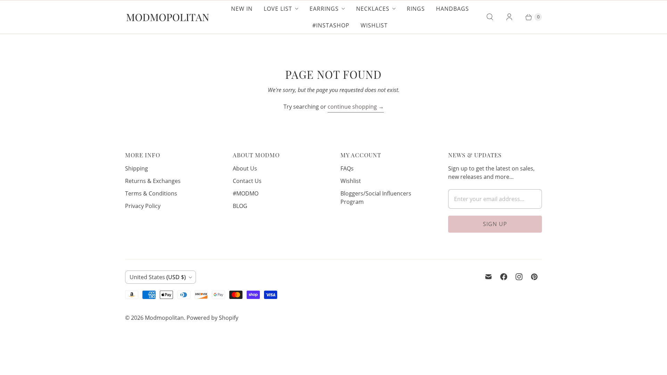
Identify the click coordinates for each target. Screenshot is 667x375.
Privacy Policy (142, 206)
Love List (278, 8)
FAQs (347, 168)
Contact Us (247, 181)
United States (158, 277)
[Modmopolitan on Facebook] (503, 276)
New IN (242, 8)
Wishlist (374, 25)
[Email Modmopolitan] (488, 276)
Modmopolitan (164, 318)
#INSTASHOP (330, 25)
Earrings (324, 8)
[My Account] (509, 17)
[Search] (490, 17)
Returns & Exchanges (153, 181)
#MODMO (245, 193)
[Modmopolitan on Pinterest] (534, 276)
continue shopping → (356, 106)
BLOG (240, 206)
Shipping (136, 168)
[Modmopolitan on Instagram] (519, 276)
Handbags (452, 8)
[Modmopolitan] (167, 17)
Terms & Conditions (151, 193)
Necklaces (372, 8)
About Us (245, 168)
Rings (416, 8)
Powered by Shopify (212, 318)
